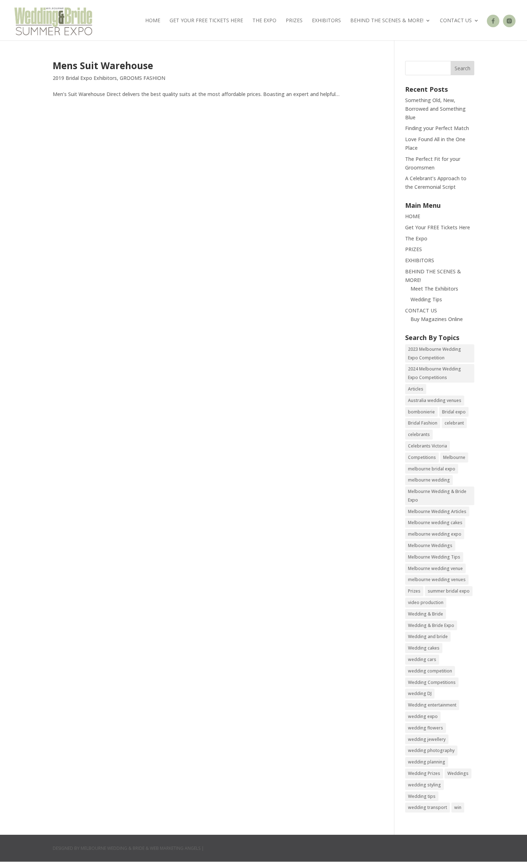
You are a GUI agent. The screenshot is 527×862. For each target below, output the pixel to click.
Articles (415, 389)
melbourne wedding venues (437, 579)
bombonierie (421, 412)
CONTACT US (456, 21)
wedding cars (422, 659)
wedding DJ (420, 693)
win (457, 807)
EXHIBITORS (326, 21)
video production (425, 602)
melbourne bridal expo (431, 469)
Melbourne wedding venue (435, 568)
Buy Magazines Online (436, 319)
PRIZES (294, 21)
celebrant (454, 423)
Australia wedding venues (434, 400)
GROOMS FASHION (142, 78)
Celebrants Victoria (427, 446)
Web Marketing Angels (175, 848)
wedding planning (426, 762)
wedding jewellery (427, 739)
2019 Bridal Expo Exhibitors (85, 78)
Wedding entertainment (432, 705)
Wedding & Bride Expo (431, 625)
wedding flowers (425, 728)
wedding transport (427, 807)
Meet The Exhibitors (434, 288)
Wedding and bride (428, 636)
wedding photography (431, 750)
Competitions (422, 457)
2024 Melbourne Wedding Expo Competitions (434, 373)
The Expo (264, 21)
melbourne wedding (429, 480)
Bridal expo (454, 412)
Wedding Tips (426, 299)
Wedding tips (422, 796)
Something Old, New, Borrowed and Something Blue (435, 109)
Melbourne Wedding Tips (434, 557)
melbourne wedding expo (434, 534)
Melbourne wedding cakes (435, 522)
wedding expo (423, 716)
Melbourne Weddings (430, 545)
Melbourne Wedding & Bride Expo (437, 495)
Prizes (414, 591)
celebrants (419, 434)
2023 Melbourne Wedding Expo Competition (434, 353)
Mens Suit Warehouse (103, 65)
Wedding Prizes (424, 773)
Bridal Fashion (422, 423)
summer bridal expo (449, 591)
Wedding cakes (424, 648)
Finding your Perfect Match (437, 128)
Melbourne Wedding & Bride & (115, 848)
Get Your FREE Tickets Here (206, 21)
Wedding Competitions (432, 682)
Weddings (458, 773)
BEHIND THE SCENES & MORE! (386, 21)
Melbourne (454, 457)
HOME (152, 21)
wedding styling (424, 785)
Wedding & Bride (425, 614)
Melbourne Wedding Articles (437, 511)
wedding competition (430, 671)
